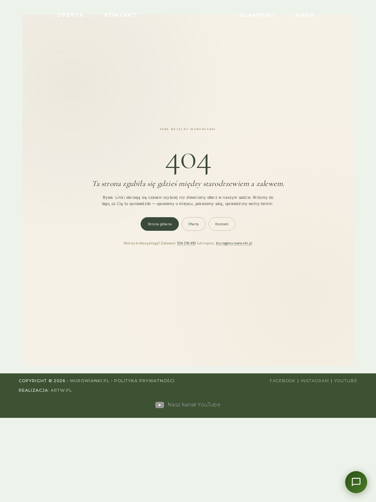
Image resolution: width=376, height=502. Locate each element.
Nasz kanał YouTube (193, 404)
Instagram (315, 380)
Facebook (283, 380)
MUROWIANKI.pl (89, 380)
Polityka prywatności (144, 380)
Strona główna (160, 224)
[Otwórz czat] (356, 482)
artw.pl (61, 390)
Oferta (193, 224)
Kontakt (221, 224)
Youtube (345, 380)
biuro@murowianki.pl (234, 243)
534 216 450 (186, 243)
